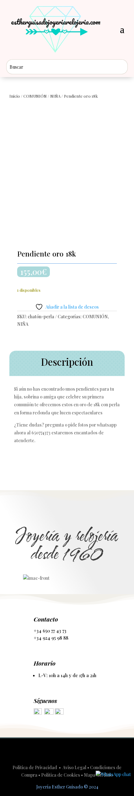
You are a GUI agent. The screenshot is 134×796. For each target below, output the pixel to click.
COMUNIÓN (35, 96)
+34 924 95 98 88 (51, 638)
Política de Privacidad (35, 767)
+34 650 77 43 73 (50, 631)
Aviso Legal (74, 767)
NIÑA (55, 96)
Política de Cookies (60, 775)
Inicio (14, 96)
